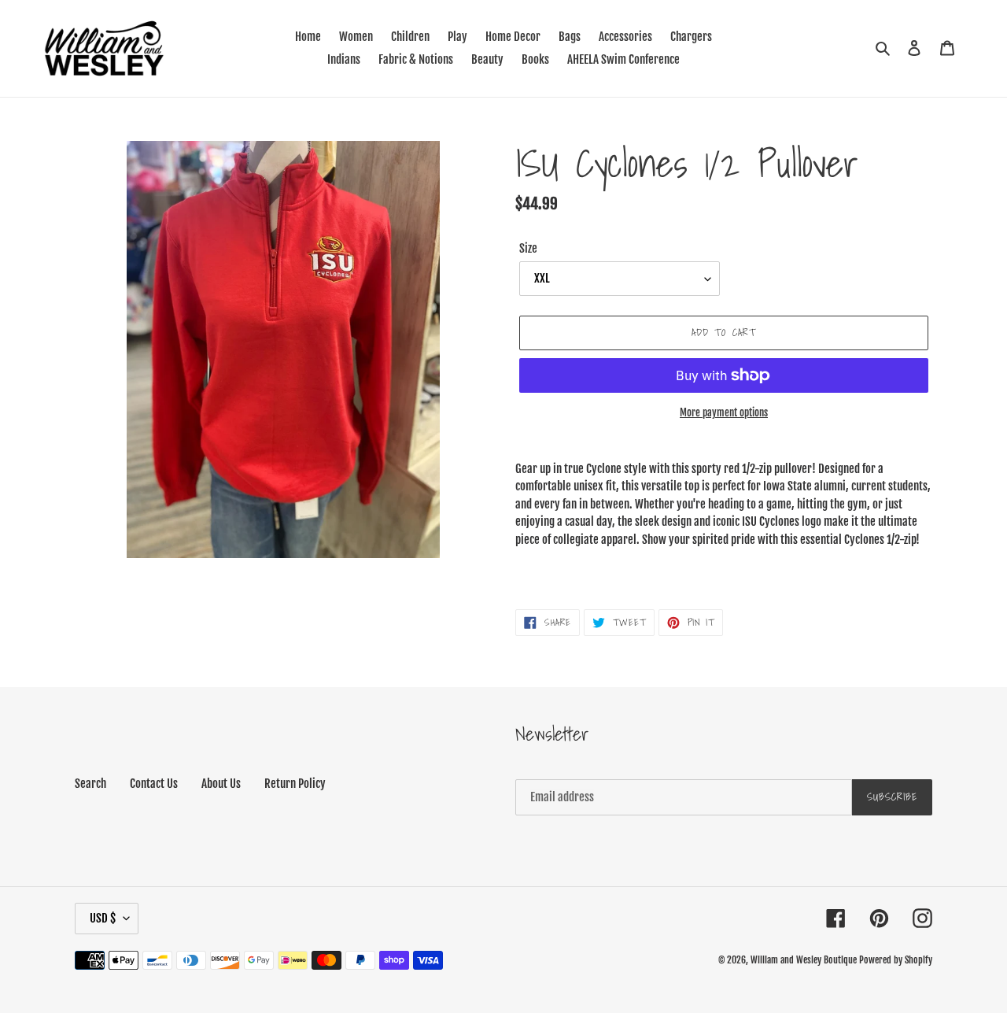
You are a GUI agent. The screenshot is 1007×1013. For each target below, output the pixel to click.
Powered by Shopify (895, 960)
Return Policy (295, 783)
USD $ (103, 918)
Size (528, 248)
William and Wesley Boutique (804, 960)
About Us (221, 783)
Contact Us (154, 783)
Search (90, 783)
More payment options (724, 412)
